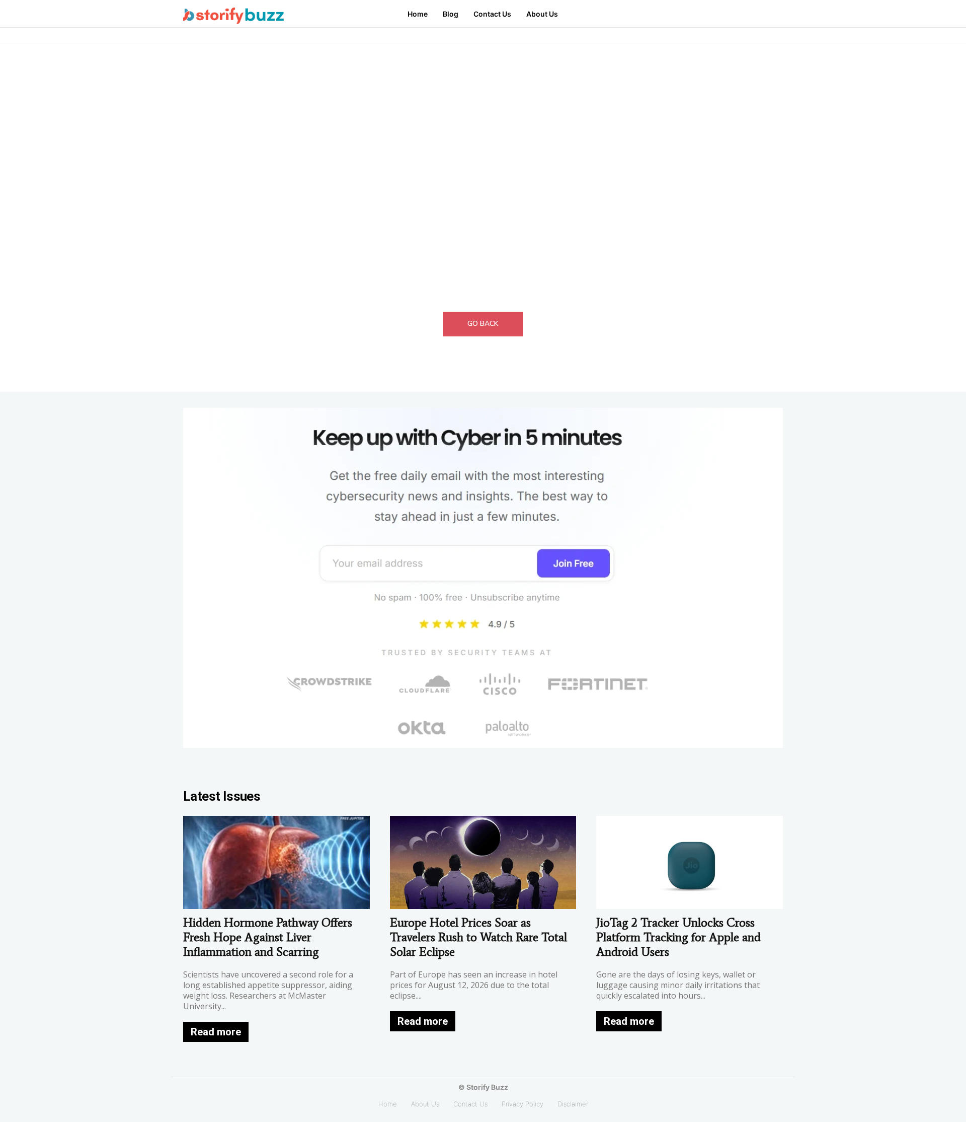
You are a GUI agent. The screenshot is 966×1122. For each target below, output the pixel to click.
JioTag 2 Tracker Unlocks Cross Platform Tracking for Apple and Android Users (678, 937)
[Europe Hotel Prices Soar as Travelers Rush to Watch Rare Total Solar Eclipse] (483, 862)
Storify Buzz (487, 1087)
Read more (216, 1032)
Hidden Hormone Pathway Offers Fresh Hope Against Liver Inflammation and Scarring (267, 937)
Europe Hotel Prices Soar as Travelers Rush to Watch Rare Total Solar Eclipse (478, 937)
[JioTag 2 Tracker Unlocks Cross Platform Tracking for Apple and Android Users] (689, 862)
